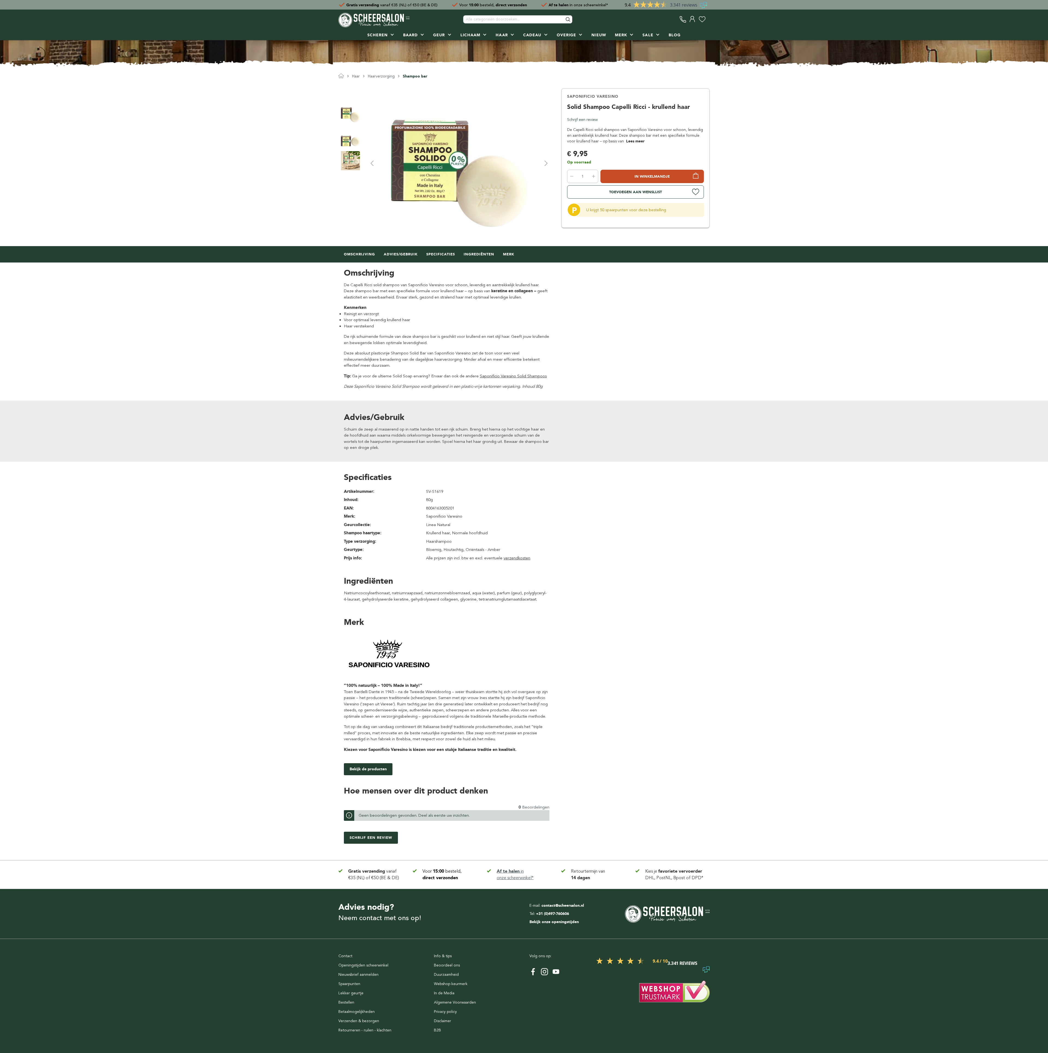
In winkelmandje (652, 176)
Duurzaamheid (446, 974)
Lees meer (635, 141)
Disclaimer (442, 1021)
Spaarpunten (349, 984)
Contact (345, 956)
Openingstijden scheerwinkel (363, 965)
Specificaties (440, 254)
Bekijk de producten (368, 769)
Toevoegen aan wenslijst (635, 192)
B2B (437, 1030)
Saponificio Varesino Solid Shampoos (513, 376)
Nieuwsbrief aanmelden (358, 974)
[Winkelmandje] (708, 19)
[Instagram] (544, 972)
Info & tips (443, 956)
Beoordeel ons (447, 965)
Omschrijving (359, 254)
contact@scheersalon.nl (562, 905)
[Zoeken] (568, 19)
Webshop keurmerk (451, 984)
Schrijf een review (582, 119)
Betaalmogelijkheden (356, 1011)
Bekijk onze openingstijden (554, 922)
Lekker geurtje (351, 993)
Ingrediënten (479, 254)
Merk (508, 254)
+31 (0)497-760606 (552, 913)
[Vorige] (372, 163)
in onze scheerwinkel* (578, 4)
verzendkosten (517, 558)
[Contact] (683, 19)
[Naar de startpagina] (373, 19)
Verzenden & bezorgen (358, 1021)
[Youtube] (555, 972)
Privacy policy (445, 1011)
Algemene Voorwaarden (455, 1002)
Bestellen (346, 1002)
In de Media (444, 993)
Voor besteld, (493, 4)
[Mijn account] (692, 19)
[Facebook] (533, 972)
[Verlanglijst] (702, 19)
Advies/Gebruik (401, 254)
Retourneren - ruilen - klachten (364, 1030)
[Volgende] (546, 163)
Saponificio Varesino (592, 96)
